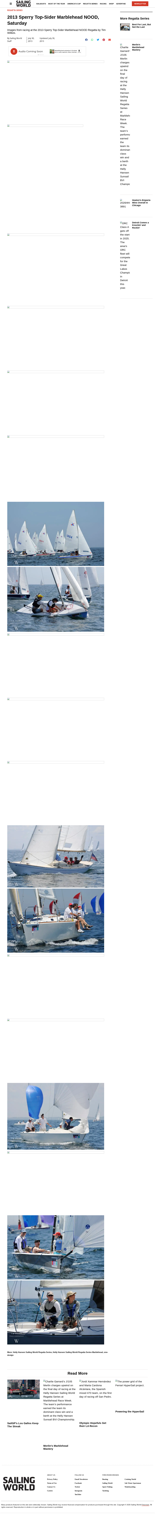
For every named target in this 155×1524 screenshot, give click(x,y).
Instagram (78, 1491)
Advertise (121, 4)
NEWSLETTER (140, 4)
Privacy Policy (52, 1479)
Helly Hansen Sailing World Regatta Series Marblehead (78, 1352)
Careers (50, 1491)
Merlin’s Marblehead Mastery (138, 47)
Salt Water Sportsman (133, 1483)
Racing (103, 4)
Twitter (77, 1487)
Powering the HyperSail (129, 1411)
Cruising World (130, 1479)
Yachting (105, 1491)
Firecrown (145, 1505)
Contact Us (51, 1487)
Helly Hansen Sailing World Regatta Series (32, 1352)
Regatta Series (90, 4)
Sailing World (107, 1483)
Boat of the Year (56, 4)
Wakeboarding (130, 1487)
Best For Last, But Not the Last (141, 25)
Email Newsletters (81, 1479)
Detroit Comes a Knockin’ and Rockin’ (140, 225)
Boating (105, 1479)
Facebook (78, 1483)
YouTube (78, 1494)
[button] (86, 39)
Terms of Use (52, 1483)
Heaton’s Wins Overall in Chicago (141, 203)
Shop (111, 4)
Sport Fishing (107, 1487)
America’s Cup (74, 4)
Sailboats (41, 4)
